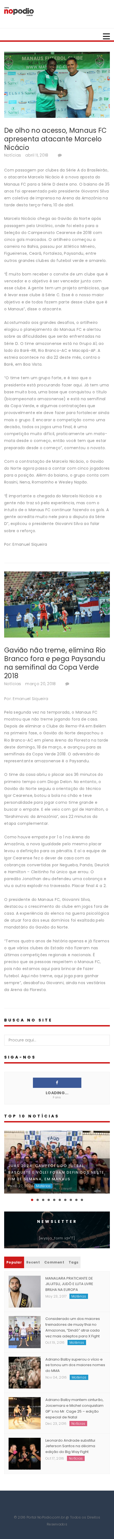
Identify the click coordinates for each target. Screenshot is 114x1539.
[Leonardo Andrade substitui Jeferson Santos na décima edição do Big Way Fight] (25, 1453)
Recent (33, 1262)
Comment (54, 1262)
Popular (14, 1262)
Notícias (12, 155)
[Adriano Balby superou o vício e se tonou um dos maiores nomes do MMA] (25, 1372)
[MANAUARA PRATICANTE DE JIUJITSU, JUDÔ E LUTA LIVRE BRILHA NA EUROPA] (25, 1291)
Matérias (43, 1186)
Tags (73, 1262)
